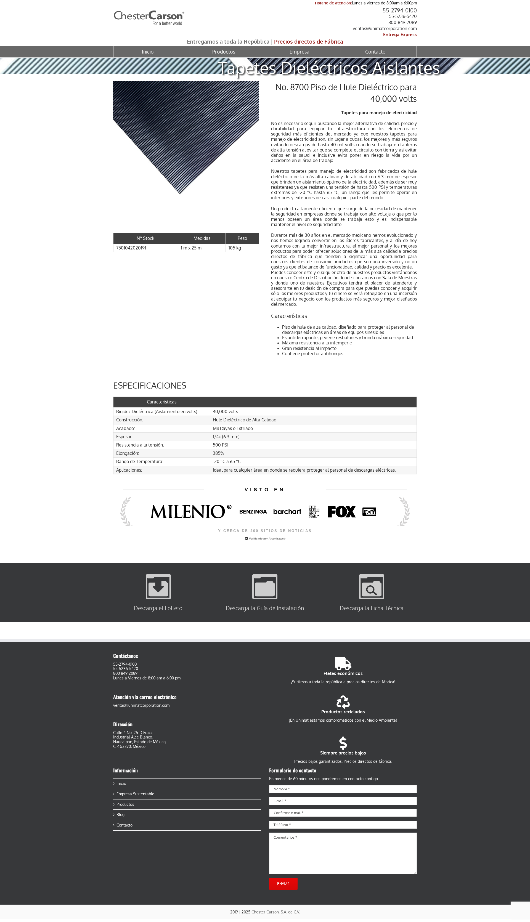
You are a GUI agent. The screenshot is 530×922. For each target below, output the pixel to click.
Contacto (124, 825)
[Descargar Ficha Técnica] (371, 576)
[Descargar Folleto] (158, 576)
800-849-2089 (402, 22)
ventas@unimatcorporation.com (385, 28)
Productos (125, 804)
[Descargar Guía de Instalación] (264, 576)
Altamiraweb (277, 538)
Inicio (121, 783)
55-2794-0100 (400, 10)
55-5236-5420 (403, 16)
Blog (120, 814)
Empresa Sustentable (135, 794)
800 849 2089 (125, 673)
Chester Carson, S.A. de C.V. (275, 912)
